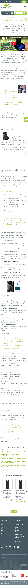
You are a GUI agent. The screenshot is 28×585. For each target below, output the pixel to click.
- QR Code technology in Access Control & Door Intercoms (13, 466)
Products (7, 13)
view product (6, 499)
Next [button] (27, 491)
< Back (14, 511)
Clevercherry (7, 583)
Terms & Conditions (14, 581)
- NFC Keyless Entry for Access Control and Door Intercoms (13, 462)
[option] (7, 490)
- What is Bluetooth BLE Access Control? (14, 458)
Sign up (23, 565)
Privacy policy (22, 581)
